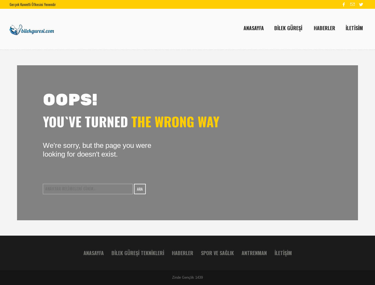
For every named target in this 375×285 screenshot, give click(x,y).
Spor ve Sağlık (217, 252)
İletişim (283, 252)
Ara (140, 189)
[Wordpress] (361, 4)
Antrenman (254, 252)
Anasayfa (93, 252)
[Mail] (352, 4)
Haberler (182, 252)
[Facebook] (343, 4)
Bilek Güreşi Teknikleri (137, 252)
